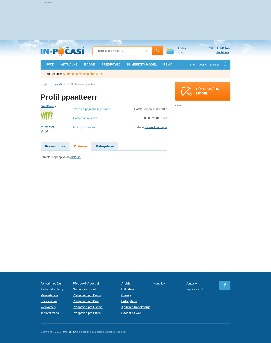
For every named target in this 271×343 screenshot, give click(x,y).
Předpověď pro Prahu (87, 295)
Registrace (222, 52)
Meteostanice (49, 295)
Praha (182, 48)
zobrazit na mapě (156, 127)
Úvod (44, 84)
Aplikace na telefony (135, 307)
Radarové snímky (52, 289)
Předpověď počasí (86, 283)
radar (89, 64)
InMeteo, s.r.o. (70, 331)
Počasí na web (131, 313)
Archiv (202, 64)
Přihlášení (223, 48)
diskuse (75, 157)
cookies (120, 331)
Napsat (49, 127)
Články (126, 295)
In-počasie (192, 289)
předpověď (111, 64)
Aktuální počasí (51, 283)
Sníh (192, 64)
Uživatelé (56, 84)
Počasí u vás (55, 146)
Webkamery (48, 307)
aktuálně (69, 64)
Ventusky (192, 283)
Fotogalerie (105, 146)
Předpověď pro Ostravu (88, 307)
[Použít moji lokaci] (146, 51)
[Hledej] (157, 50)
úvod (50, 64)
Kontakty (159, 283)
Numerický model (84, 289)
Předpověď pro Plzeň (87, 313)
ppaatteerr (47, 106)
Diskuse (214, 64)
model (142, 64)
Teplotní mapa (50, 313)
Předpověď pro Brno (86, 301)
